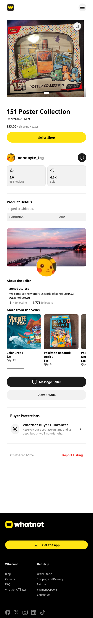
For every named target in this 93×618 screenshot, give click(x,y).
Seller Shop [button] (46, 137)
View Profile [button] (47, 395)
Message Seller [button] (50, 382)
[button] (82, 157)
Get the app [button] (51, 545)
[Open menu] (82, 7)
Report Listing (72, 455)
